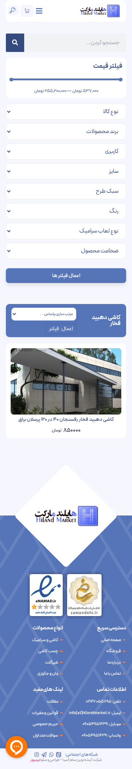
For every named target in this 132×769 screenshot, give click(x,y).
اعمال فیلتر (61, 329)
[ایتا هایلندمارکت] (58, 754)
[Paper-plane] (44, 754)
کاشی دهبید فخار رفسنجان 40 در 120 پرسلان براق (66, 419)
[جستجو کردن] (15, 43)
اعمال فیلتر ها (66, 276)
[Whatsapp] (51, 754)
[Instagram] (36, 754)
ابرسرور (35, 760)
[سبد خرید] (27, 11)
